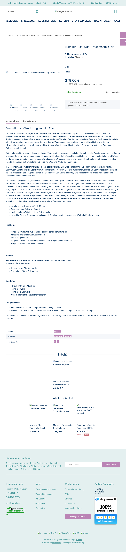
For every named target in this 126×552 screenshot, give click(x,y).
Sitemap (68, 499)
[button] (115, 11)
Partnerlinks (40, 508)
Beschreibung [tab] (12, 121)
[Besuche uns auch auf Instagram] (15, 520)
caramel (57, 331)
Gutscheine (40, 503)
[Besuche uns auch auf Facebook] (7, 520)
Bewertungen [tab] (29, 121)
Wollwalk (68, 336)
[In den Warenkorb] (8, 43)
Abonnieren (111, 465)
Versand (79, 540)
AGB (67, 494)
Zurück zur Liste (13, 35)
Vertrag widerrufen (78, 517)
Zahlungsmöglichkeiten (45, 489)
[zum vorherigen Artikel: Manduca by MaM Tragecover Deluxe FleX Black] (112, 35)
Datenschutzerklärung (30, 469)
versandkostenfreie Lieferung (91, 84)
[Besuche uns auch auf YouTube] (11, 520)
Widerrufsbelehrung (73, 508)
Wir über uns (41, 499)
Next (60, 108)
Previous (8, 108)
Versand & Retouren (44, 494)
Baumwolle (58, 336)
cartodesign (56, 543)
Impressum (70, 503)
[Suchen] (37, 11)
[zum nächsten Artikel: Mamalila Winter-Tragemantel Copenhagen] (117, 35)
